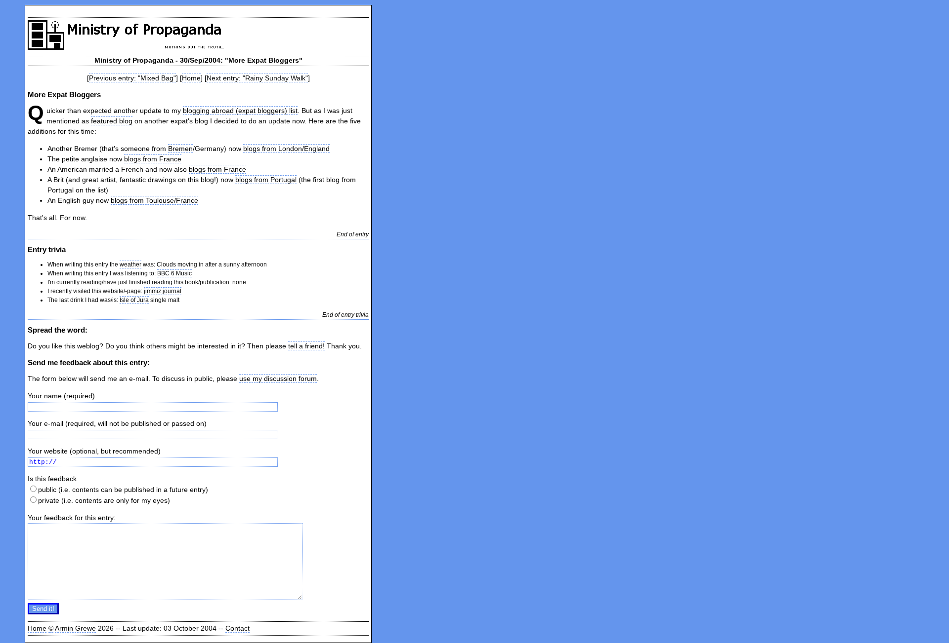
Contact (237, 628)
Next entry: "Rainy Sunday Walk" (257, 78)
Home (191, 78)
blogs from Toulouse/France (154, 200)
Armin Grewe (75, 628)
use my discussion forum (278, 378)
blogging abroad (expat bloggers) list (240, 110)
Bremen (180, 148)
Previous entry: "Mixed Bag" (132, 78)
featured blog (111, 121)
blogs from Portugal (266, 180)
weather (130, 264)
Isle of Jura (134, 300)
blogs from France (152, 159)
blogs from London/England (286, 148)
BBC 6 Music (174, 273)
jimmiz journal (162, 291)
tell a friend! (306, 346)
